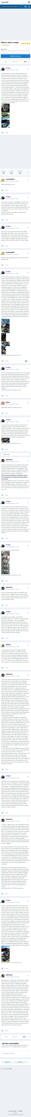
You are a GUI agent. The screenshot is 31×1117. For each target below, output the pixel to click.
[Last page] (29, 62)
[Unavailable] (5, 105)
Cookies (20, 1111)
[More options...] (28, 69)
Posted (12, 70)
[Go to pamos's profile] (3, 403)
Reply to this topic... (9, 1053)
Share (8, 1062)
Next (25, 61)
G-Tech (5, 49)
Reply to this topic (15, 56)
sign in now (10, 1046)
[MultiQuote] (2, 133)
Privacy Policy (12, 1111)
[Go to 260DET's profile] (3, 645)
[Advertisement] (15, 25)
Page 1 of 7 (15, 61)
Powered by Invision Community (15, 1114)
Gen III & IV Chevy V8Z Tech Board (20, 50)
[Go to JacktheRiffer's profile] (3, 180)
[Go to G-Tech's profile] (3, 69)
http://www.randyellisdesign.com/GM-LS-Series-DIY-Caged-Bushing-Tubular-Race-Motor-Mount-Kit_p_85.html (14, 477)
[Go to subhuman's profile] (3, 460)
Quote (6, 132)
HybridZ (5, 2)
